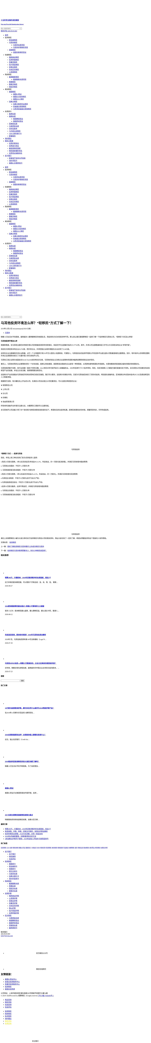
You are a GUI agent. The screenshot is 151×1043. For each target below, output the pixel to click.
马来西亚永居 (14, 126)
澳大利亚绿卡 (14, 879)
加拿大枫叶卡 (14, 876)
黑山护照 (12, 908)
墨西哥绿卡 (13, 928)
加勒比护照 (104, 847)
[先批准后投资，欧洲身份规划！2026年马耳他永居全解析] (20, 630)
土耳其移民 (13, 72)
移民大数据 (9, 141)
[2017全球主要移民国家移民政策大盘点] (20, 810)
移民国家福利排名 (15, 151)
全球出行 (34, 847)
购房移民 (8, 881)
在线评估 (12, 859)
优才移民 (8, 915)
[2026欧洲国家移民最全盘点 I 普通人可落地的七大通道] (20, 602)
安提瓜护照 (13, 901)
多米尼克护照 (14, 906)
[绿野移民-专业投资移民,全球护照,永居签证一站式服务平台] (75, 306)
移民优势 (43, 847)
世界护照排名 (14, 143)
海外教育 (54, 847)
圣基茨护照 (13, 903)
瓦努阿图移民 (14, 60)
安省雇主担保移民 (19, 106)
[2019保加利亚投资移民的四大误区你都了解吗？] (20, 757)
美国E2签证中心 (11, 979)
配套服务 (12, 136)
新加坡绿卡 (13, 866)
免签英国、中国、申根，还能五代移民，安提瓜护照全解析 (26, 831)
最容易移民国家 (15, 148)
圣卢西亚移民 (14, 65)
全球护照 (8, 893)
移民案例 (12, 856)
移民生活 (80, 847)
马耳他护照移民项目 (20, 47)
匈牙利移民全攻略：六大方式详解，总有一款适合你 (24, 834)
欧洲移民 (86, 847)
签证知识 (66, 847)
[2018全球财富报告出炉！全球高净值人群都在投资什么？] (20, 730)
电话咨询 (8, 1000)
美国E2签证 (17, 94)
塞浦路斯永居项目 (19, 79)
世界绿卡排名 (14, 146)
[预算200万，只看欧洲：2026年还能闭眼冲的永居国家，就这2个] (20, 573)
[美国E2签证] (20, 784)
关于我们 (8, 156)
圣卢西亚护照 (14, 911)
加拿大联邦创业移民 (20, 104)
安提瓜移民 (13, 67)
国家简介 (28, 847)
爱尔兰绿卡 (13, 871)
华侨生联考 (13, 129)
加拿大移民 (13, 101)
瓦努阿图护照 (14, 913)
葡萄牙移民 (13, 84)
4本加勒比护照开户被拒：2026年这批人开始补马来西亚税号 (26, 839)
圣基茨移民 (13, 62)
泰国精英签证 (18, 119)
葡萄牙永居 (13, 891)
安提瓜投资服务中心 (12, 982)
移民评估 (8, 1021)
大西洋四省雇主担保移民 (22, 109)
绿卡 (38, 847)
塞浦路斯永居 (14, 883)
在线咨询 (8, 1005)
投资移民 (12, 542)
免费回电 (8, 1023)
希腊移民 (12, 82)
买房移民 (3, 847)
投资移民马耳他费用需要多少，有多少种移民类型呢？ (27, 550)
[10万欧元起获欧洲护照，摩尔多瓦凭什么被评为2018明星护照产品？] (20, 703)
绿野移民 (71, 847)
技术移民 (8, 1016)
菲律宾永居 (13, 124)
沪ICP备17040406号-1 (46, 996)
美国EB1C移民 (18, 99)
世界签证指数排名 (15, 153)
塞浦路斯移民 (14, 77)
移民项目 (8, 1002)
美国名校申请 (10, 989)
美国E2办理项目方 (15, 163)
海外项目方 (13, 161)
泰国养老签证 (18, 121)
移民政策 (60, 847)
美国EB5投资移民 (19, 97)
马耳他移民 (13, 42)
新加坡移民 (13, 40)
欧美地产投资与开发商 (17, 158)
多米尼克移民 (14, 69)
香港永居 (12, 114)
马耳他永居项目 (19, 45)
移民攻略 (15, 847)
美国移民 (12, 92)
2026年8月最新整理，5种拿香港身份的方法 (20, 836)
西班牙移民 (13, 87)
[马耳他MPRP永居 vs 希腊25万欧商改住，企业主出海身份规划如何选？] (20, 659)
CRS (8, 847)
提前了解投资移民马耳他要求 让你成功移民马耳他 (25, 546)
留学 (76, 847)
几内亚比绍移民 (15, 131)
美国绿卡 (12, 864)
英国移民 (12, 50)
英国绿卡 (12, 869)
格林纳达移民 (14, 57)
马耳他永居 (13, 874)
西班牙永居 (13, 888)
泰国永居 (12, 116)
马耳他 (7, 333)
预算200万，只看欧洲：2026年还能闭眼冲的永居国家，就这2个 (28, 829)
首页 (6, 35)
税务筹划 (97, 847)
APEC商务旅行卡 (15, 133)
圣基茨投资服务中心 (12, 984)
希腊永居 (12, 886)
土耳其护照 (13, 898)
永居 (11, 847)
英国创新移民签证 (19, 52)
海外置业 (8, 138)
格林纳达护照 (14, 896)
